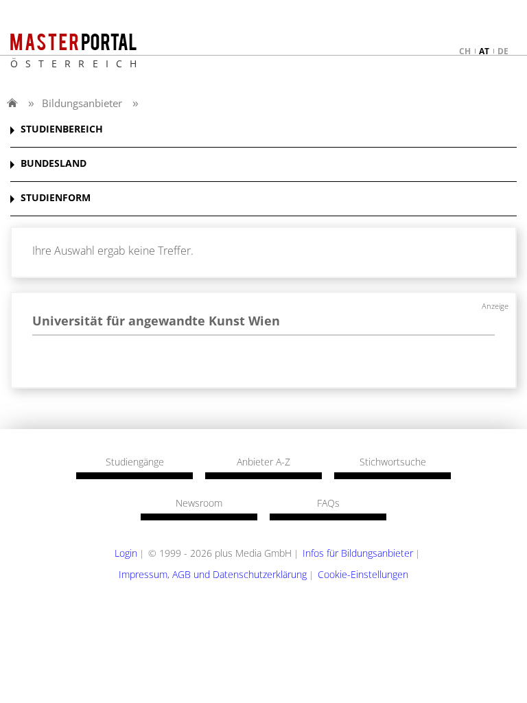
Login (126, 553)
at (484, 51)
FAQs (328, 503)
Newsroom (199, 503)
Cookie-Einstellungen (363, 574)
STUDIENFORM (56, 198)
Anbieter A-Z (263, 462)
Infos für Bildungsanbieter (358, 553)
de (502, 51)
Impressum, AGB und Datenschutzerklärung (213, 574)
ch (465, 51)
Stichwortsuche (393, 462)
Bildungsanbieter (82, 103)
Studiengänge (135, 462)
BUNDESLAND (53, 164)
